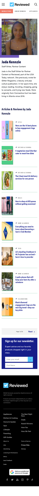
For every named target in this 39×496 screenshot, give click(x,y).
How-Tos (24, 427)
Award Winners (20, 11)
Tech (5, 425)
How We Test (26, 431)
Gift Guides (7, 437)
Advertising (6, 449)
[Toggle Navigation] (3, 4)
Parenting (7, 433)
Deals (23, 419)
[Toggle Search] (35, 4)
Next (30, 331)
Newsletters (6, 11)
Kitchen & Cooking (10, 418)
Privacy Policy (25, 445)
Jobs (4, 445)
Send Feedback (7, 460)
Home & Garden (9, 422)
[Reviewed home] (19, 4)
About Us (6, 441)
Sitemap (23, 449)
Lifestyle (6, 429)
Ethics (5, 456)
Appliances (7, 414)
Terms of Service (25, 441)
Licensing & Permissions (10, 453)
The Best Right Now (26, 415)
